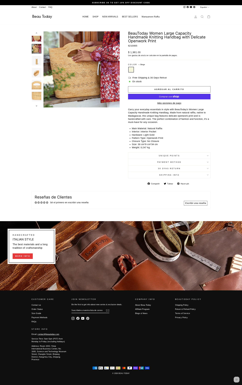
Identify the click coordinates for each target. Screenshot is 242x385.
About (34, 7)
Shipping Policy (182, 305)
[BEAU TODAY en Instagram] (72, 318)
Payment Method (169, 162)
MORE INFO (22, 256)
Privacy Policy (181, 317)
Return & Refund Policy (185, 309)
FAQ (50, 7)
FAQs (34, 322)
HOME (85, 17)
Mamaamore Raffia (151, 17)
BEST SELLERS (130, 17)
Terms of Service (182, 313)
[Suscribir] (107, 310)
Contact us (36, 305)
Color (136, 64)
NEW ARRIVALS (110, 17)
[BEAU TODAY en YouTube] (82, 318)
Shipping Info (169, 175)
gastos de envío (139, 55)
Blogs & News (141, 313)
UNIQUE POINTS (169, 156)
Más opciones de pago (169, 103)
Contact (42, 7)
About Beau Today (143, 305)
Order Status (37, 309)
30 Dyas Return (169, 169)
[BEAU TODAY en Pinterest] (87, 318)
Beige (131, 69)
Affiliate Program (142, 309)
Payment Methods (40, 317)
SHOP (96, 17)
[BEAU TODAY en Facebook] (77, 318)
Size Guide (36, 313)
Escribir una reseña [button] (195, 203)
